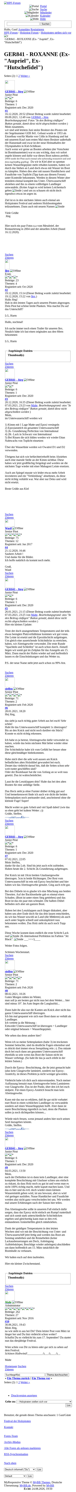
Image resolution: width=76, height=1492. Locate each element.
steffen (9, 688)
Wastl (8, 528)
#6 (6, 707)
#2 (6, 289)
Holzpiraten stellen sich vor (56, 32)
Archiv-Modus (12, 1442)
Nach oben (10, 1463)
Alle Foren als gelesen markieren (22, 1448)
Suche (43, 9)
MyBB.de (25, 1485)
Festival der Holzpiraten (17, 1421)
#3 (6, 399)
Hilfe (43, 18)
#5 (6, 608)
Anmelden (24, 29)
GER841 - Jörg (14, 91)
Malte (34, 405)
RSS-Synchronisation (16, 1454)
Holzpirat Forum (29, 32)
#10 (7, 1321)
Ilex (7, 270)
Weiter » (25, 75)
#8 (6, 990)
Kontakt (8, 1427)
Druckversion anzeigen (24, 1395)
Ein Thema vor (41, 1378)
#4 (6, 547)
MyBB (50, 1485)
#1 (6, 110)
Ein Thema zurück (18, 1378)
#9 (6, 1167)
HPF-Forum (11, 32)
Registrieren (37, 29)
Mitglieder (46, 12)
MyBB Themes (41, 1482)
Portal (43, 6)
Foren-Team (11, 1436)
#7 (6, 855)
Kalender (45, 15)
